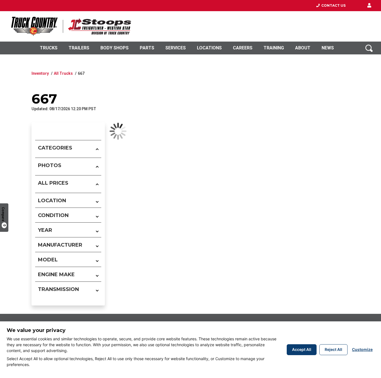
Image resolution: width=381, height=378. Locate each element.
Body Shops (114, 47)
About (302, 47)
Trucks (48, 47)
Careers (242, 47)
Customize (362, 349)
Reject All (333, 349)
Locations (209, 47)
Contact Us (333, 5)
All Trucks (63, 73)
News (328, 47)
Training (274, 47)
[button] (369, 5)
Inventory (40, 73)
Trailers (79, 47)
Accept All (301, 349)
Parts (147, 47)
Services (175, 47)
